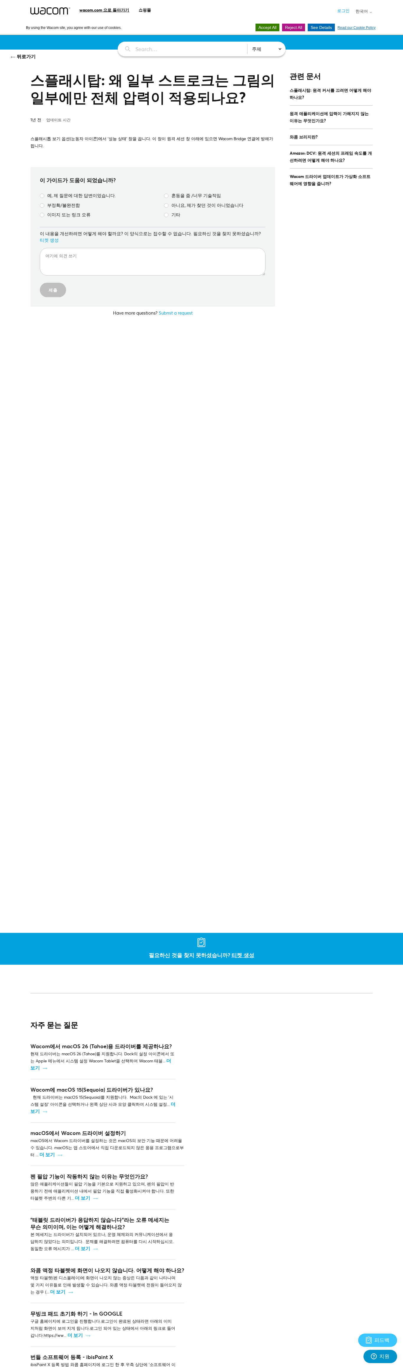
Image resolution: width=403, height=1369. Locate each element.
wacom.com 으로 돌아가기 (104, 9)
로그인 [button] (343, 10)
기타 (175, 214)
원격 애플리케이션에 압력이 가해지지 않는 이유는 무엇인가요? (329, 117)
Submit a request (176, 313)
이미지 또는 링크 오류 (69, 214)
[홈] (50, 10)
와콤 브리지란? (304, 137)
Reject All (293, 27)
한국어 (362, 11)
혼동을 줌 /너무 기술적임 (196, 195)
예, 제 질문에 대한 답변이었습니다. (81, 195)
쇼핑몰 (145, 9)
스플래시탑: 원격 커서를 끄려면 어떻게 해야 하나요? (330, 93)
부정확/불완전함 (63, 205)
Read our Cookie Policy (357, 28)
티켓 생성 (49, 240)
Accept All (267, 27)
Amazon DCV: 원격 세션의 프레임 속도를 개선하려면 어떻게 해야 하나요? (331, 156)
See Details (321, 27)
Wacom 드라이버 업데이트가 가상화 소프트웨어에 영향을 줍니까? (330, 180)
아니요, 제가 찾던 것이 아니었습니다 (207, 205)
